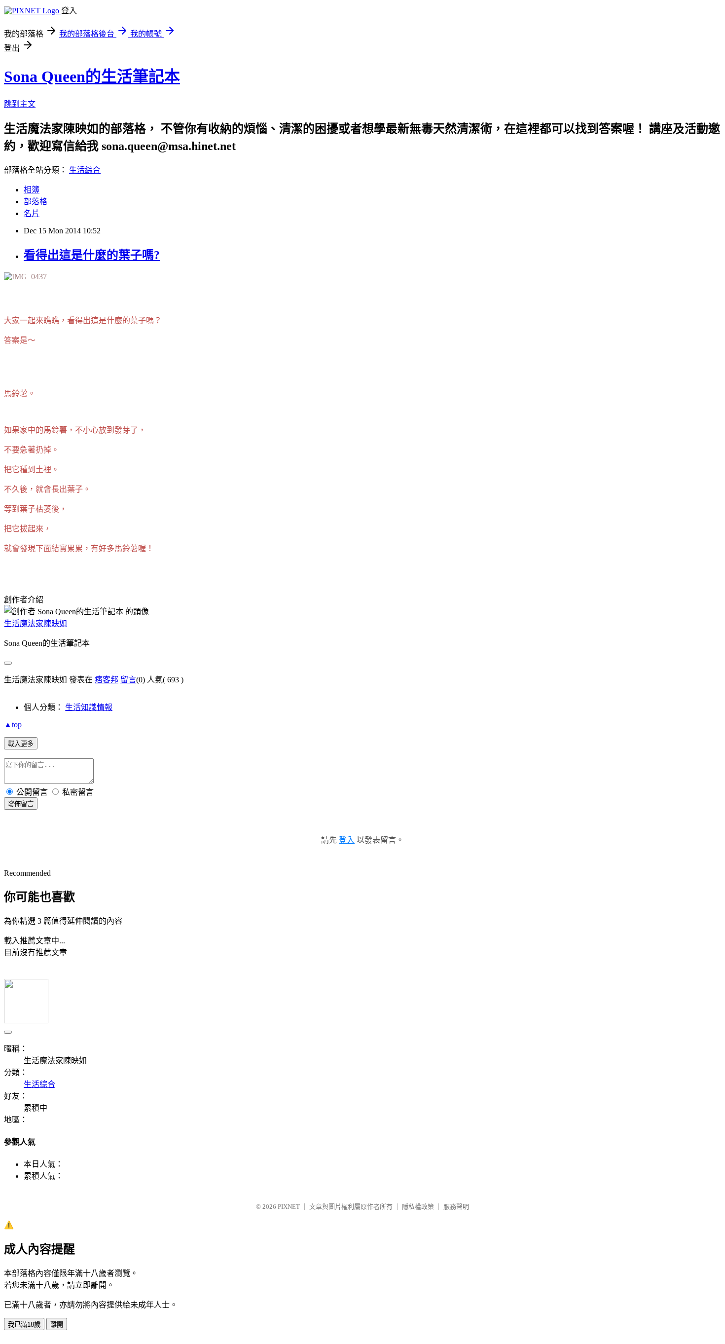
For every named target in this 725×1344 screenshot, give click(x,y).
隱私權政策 (418, 1206)
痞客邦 (106, 679)
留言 (128, 679)
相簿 (31, 190)
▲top (13, 724)
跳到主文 (20, 104)
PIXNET (289, 1206)
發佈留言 (21, 804)
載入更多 (21, 743)
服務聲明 (456, 1206)
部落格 (35, 201)
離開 (56, 1324)
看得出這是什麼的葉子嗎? (92, 255)
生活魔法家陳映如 (35, 623)
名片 (31, 213)
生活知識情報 (88, 707)
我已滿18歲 (24, 1324)
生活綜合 (85, 170)
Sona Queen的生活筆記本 (92, 76)
